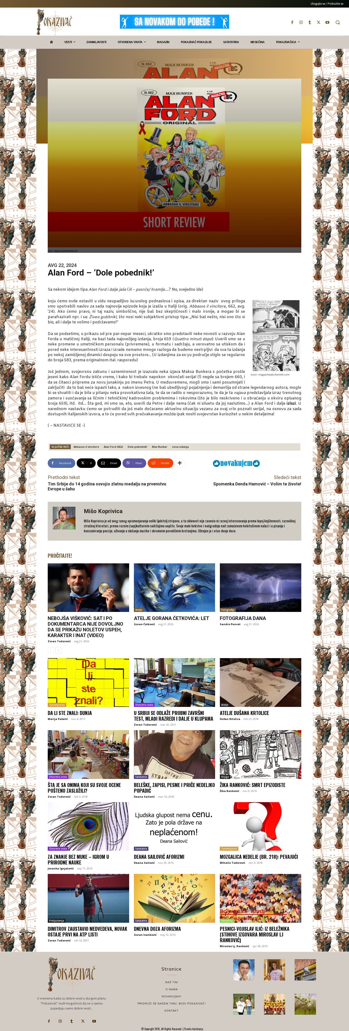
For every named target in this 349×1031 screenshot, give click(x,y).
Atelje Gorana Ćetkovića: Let (171, 618)
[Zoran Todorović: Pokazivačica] (305, 970)
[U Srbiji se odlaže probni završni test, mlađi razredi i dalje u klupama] (174, 682)
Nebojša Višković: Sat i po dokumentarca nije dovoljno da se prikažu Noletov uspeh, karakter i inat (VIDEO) (85, 626)
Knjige (225, 776)
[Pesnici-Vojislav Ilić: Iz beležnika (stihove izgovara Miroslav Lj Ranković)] (260, 898)
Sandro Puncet (230, 624)
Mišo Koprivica (103, 511)
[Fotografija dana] (260, 587)
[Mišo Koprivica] (66, 521)
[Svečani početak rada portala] (274, 1004)
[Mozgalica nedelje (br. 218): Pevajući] (260, 826)
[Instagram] (301, 22)
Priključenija (56, 920)
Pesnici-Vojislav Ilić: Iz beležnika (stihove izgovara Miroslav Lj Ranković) (254, 934)
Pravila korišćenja (193, 1029)
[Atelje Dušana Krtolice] (260, 682)
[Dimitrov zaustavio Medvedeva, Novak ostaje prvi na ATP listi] (88, 898)
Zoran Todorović (59, 641)
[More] (180, 463)
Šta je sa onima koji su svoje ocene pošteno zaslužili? (84, 787)
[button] (337, 22)
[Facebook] (292, 22)
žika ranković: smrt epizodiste (252, 784)
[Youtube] (327, 22)
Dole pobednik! (137, 446)
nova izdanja (180, 446)
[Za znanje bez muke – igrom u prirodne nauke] (88, 826)
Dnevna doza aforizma (157, 928)
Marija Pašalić (58, 719)
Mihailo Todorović (232, 862)
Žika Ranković (229, 791)
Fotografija (227, 609)
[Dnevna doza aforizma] (174, 898)
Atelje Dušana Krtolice (244, 712)
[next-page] (58, 650)
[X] (319, 22)
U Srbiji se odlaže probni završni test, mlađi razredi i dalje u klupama (173, 715)
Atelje (138, 609)
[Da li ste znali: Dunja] (88, 682)
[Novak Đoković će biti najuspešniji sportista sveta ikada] (244, 970)
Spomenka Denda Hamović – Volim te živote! (257, 483)
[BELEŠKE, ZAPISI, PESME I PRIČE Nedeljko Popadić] (174, 754)
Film (51, 609)
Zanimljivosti (57, 704)
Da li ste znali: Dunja (70, 712)
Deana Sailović (144, 796)
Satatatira (141, 776)
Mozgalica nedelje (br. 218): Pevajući (259, 856)
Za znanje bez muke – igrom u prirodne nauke (78, 859)
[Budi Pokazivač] (244, 1004)
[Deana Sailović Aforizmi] (174, 826)
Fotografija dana (243, 618)
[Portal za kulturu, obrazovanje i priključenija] (54, 22)
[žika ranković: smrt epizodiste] (260, 754)
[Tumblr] (310, 22)
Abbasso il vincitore (86, 446)
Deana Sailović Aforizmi (159, 856)
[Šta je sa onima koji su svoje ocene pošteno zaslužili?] (88, 754)
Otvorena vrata (144, 704)
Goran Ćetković (144, 624)
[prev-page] (51, 650)
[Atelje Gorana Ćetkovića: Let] (174, 587)
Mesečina (227, 920)
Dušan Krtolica (230, 719)
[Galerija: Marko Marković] (305, 1004)
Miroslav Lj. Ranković (234, 946)
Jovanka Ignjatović (61, 868)
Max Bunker (159, 446)
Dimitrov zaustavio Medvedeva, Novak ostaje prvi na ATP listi (87, 931)
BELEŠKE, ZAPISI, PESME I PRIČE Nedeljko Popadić (174, 787)
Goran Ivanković (145, 934)
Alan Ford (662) (113, 446)
